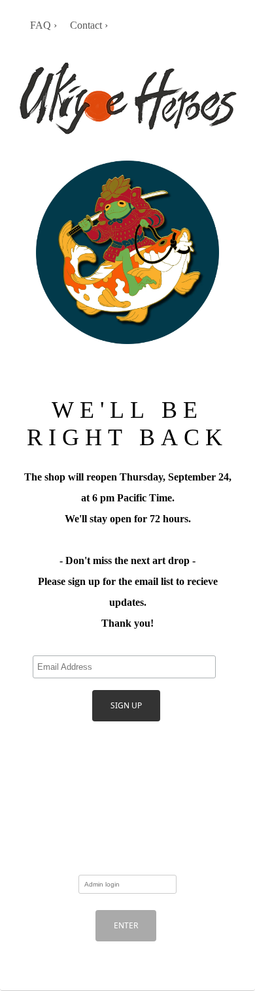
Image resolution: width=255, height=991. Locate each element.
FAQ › (43, 25)
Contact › (89, 25)
